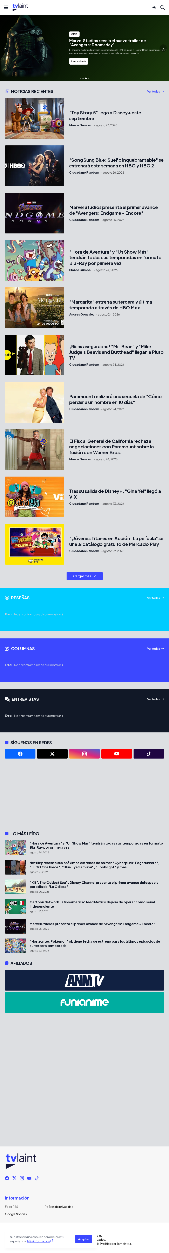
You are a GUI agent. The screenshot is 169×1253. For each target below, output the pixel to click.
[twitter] (52, 754)
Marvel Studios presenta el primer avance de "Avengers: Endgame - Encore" (113, 210)
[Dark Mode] (154, 7)
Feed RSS (11, 1206)
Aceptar (83, 1239)
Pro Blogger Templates (115, 1243)
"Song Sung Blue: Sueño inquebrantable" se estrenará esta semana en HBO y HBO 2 (116, 162)
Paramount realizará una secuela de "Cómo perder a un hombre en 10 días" (115, 399)
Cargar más (82, 576)
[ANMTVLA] (84, 980)
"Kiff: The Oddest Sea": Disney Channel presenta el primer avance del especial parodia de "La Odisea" (94, 885)
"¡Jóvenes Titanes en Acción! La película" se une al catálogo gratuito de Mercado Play (116, 541)
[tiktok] (149, 754)
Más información (38, 1241)
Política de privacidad (59, 1206)
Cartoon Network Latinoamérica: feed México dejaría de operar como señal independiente (92, 904)
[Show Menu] (6, 7)
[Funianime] (84, 1002)
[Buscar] (162, 7)
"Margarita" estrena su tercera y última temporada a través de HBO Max (110, 304)
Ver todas (153, 91)
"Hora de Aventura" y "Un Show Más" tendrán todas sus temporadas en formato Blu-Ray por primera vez (115, 257)
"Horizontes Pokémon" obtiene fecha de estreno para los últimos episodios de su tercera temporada (95, 943)
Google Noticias (16, 1214)
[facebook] (20, 754)
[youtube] (116, 754)
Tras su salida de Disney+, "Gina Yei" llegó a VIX (115, 494)
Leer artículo (78, 61)
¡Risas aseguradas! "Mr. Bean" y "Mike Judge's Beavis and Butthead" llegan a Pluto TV (116, 352)
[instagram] (84, 754)
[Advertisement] (84, 795)
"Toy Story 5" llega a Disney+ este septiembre (105, 115)
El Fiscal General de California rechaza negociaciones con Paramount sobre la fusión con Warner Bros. (111, 446)
